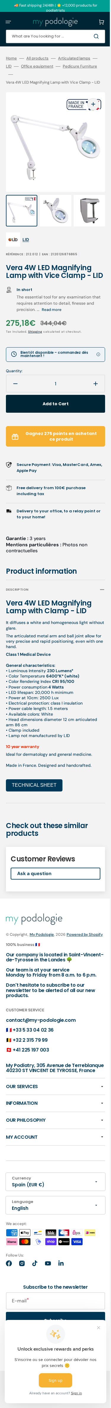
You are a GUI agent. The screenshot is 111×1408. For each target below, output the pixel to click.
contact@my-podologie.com (40, 1032)
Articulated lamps (74, 58)
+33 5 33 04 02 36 (33, 1042)
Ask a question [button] (34, 874)
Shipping (35, 332)
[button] (8, 22)
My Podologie (42, 935)
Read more (60, 310)
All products (37, 58)
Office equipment (46, 66)
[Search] (88, 36)
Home (11, 58)
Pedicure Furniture (23, 74)
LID (18, 66)
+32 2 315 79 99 (30, 1052)
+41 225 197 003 (31, 1062)
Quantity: (14, 372)
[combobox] (51, 36)
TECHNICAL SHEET (34, 786)
